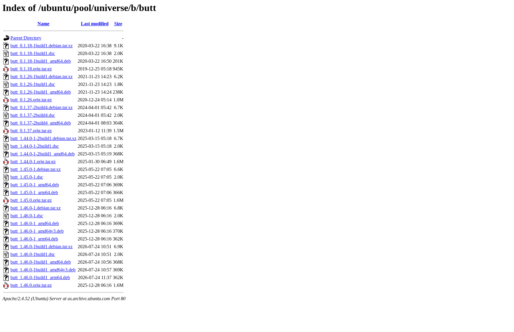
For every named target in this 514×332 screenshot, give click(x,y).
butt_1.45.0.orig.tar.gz (31, 200)
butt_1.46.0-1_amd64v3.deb (37, 231)
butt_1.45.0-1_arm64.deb (34, 192)
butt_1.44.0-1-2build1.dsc (34, 146)
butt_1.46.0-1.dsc (26, 215)
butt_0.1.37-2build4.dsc (32, 115)
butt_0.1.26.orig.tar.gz (31, 99)
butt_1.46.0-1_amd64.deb (34, 223)
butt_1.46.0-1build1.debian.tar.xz (41, 246)
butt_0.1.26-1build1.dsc (32, 84)
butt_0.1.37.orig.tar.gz (31, 130)
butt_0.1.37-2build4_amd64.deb (40, 122)
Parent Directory (25, 37)
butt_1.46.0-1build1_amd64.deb (40, 262)
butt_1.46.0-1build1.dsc (32, 254)
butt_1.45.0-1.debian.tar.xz (35, 169)
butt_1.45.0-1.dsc (26, 177)
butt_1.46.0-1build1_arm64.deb (40, 277)
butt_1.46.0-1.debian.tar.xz (35, 207)
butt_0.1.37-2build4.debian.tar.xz (41, 107)
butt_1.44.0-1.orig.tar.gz (33, 161)
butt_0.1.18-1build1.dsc (32, 53)
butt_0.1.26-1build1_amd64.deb (40, 92)
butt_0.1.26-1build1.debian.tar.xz (41, 76)
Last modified (95, 23)
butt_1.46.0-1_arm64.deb (34, 238)
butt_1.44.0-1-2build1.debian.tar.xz (43, 138)
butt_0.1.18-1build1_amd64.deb (40, 61)
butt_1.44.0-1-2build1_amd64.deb (42, 153)
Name (43, 23)
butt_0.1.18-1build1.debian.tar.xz (41, 45)
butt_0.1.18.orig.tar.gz (31, 68)
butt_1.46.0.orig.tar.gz (31, 285)
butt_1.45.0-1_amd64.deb (34, 184)
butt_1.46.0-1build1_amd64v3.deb (43, 269)
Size (118, 23)
